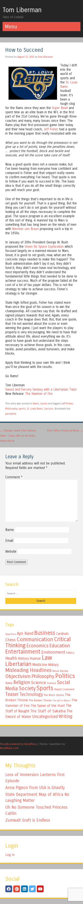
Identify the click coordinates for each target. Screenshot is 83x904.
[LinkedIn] (24, 888)
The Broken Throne (40, 700)
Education (59, 646)
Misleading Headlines (28, 670)
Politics (65, 676)
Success (48, 408)
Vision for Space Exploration (44, 247)
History (23, 658)
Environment (53, 652)
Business (44, 632)
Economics (37, 646)
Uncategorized (45, 716)
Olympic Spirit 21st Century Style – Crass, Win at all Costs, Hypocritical (18, 435)
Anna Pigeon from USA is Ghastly (35, 787)
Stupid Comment (64, 689)
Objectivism (18, 676)
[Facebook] (8, 888)
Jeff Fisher (51, 129)
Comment (14, 477)
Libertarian (18, 664)
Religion (21, 682)
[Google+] (16, 888)
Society (27, 688)
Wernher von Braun (25, 229)
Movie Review (60, 671)
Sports (43, 403)
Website (10, 551)
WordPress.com (9, 748)
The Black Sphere (54, 695)
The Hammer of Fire (39, 394)
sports (22, 408)
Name (9, 530)
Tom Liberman (22, 10)
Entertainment (22, 651)
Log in (9, 855)
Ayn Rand (25, 633)
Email (9, 541)
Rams (36, 403)
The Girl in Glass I (62, 700)
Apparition (10, 634)
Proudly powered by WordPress (18, 744)
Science (38, 682)
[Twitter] (32, 888)
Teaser (12, 694)
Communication (35, 639)
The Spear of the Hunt (47, 706)
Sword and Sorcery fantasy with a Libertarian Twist (41, 389)
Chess (10, 640)
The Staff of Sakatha (48, 711)
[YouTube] (40, 888)
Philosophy (11, 408)
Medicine (39, 664)
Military (53, 665)
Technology (31, 694)
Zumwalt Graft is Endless (27, 820)
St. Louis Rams (35, 408)
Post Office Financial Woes (65, 430)
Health (11, 658)
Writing (65, 716)
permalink (10, 413)
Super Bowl (60, 108)
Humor (35, 658)
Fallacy (70, 652)
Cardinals (62, 634)
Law (47, 657)
